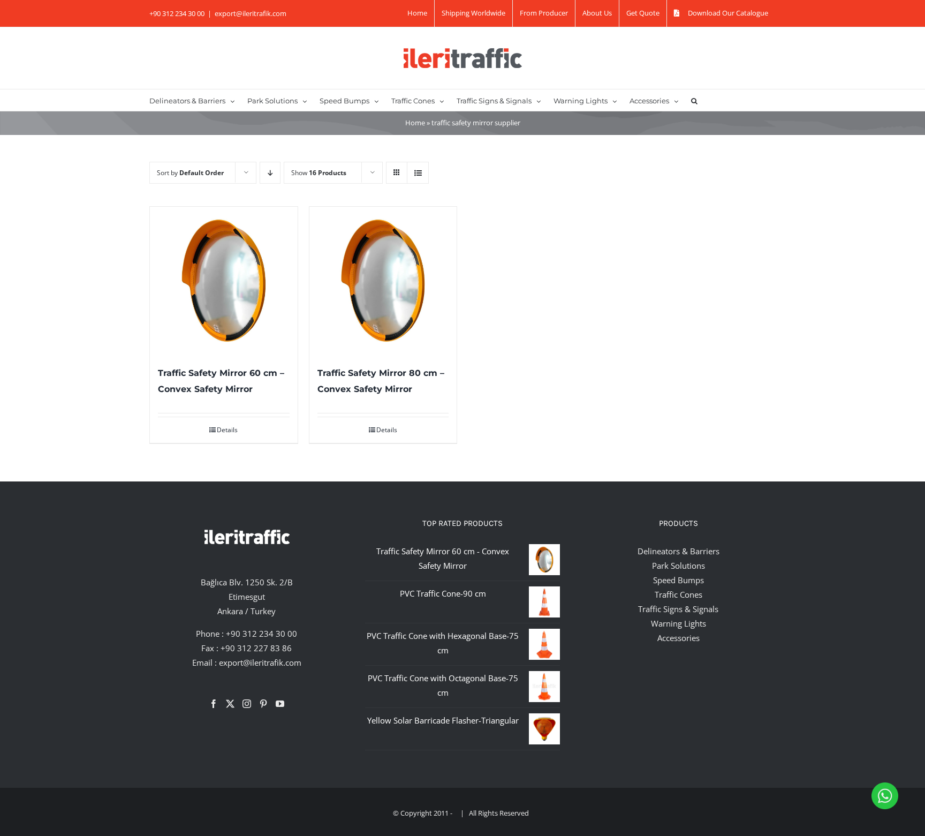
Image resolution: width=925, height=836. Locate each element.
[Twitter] (230, 703)
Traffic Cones (678, 594)
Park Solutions (678, 565)
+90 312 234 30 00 (261, 633)
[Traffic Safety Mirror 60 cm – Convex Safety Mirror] (224, 281)
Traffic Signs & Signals (678, 609)
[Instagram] (246, 703)
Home (415, 122)
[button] (694, 100)
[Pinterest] (263, 703)
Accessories (678, 637)
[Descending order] (270, 173)
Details (227, 429)
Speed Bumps (678, 580)
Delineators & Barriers (678, 551)
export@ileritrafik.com (250, 13)
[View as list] (417, 172)
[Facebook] (213, 703)
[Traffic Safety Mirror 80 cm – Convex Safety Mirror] (383, 281)
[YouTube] (280, 703)
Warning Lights (678, 623)
